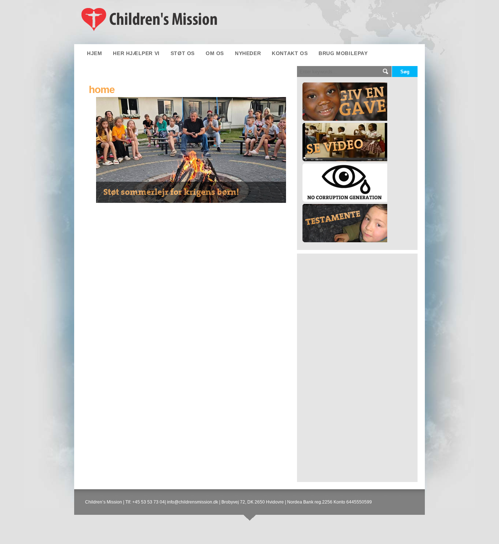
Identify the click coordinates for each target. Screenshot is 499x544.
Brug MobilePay (343, 53)
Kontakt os (290, 53)
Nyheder (248, 53)
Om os (215, 53)
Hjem (94, 53)
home (102, 89)
